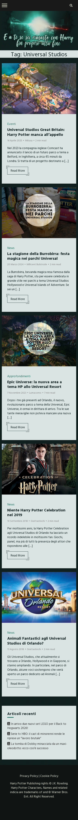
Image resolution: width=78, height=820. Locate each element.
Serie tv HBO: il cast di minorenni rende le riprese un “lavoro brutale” (36, 735)
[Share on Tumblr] (6, 81)
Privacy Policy (29, 776)
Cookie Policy (49, 776)
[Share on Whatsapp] (6, 88)
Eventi (11, 124)
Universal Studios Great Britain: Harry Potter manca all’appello (36, 131)
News (11, 248)
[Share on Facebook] (6, 68)
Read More (18, 170)
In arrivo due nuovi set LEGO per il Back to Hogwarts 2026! (36, 725)
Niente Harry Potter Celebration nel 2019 (36, 512)
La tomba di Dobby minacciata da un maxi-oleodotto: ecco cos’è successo (37, 745)
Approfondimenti (18, 376)
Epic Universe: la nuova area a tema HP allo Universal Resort (34, 384)
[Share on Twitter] (6, 74)
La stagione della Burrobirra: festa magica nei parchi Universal (38, 255)
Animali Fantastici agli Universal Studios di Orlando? (36, 640)
